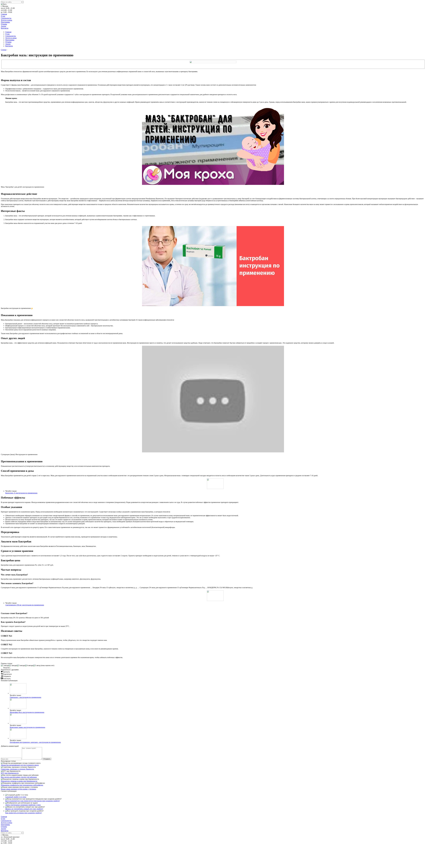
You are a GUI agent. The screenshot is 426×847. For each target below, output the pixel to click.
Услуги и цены (6, 20)
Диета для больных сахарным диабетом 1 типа (23, 805)
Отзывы (4, 24)
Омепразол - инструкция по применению (25, 697)
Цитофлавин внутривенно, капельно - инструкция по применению (35, 742)
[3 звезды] (21, 665)
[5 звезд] (36, 665)
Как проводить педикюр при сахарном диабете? (23, 813)
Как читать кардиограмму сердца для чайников (19, 777)
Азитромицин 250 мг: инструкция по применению (24, 605)
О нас (3, 16)
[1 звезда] (5, 665)
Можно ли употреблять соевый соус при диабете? (24, 809)
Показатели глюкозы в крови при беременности (19, 781)
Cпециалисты (6, 18)
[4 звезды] (29, 665)
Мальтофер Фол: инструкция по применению (27, 712)
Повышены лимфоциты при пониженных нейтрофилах (22, 785)
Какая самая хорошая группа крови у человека (18, 789)
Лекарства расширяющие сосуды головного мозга (20, 765)
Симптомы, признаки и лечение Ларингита (17, 769)
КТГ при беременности (10, 773)
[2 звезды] (13, 665)
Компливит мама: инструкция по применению (27, 727)
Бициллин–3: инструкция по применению (21, 493)
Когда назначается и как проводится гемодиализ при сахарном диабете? (32, 801)
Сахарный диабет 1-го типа (15, 797)
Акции (3, 26)
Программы (5, 22)
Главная (4, 14)
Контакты (4, 28)
